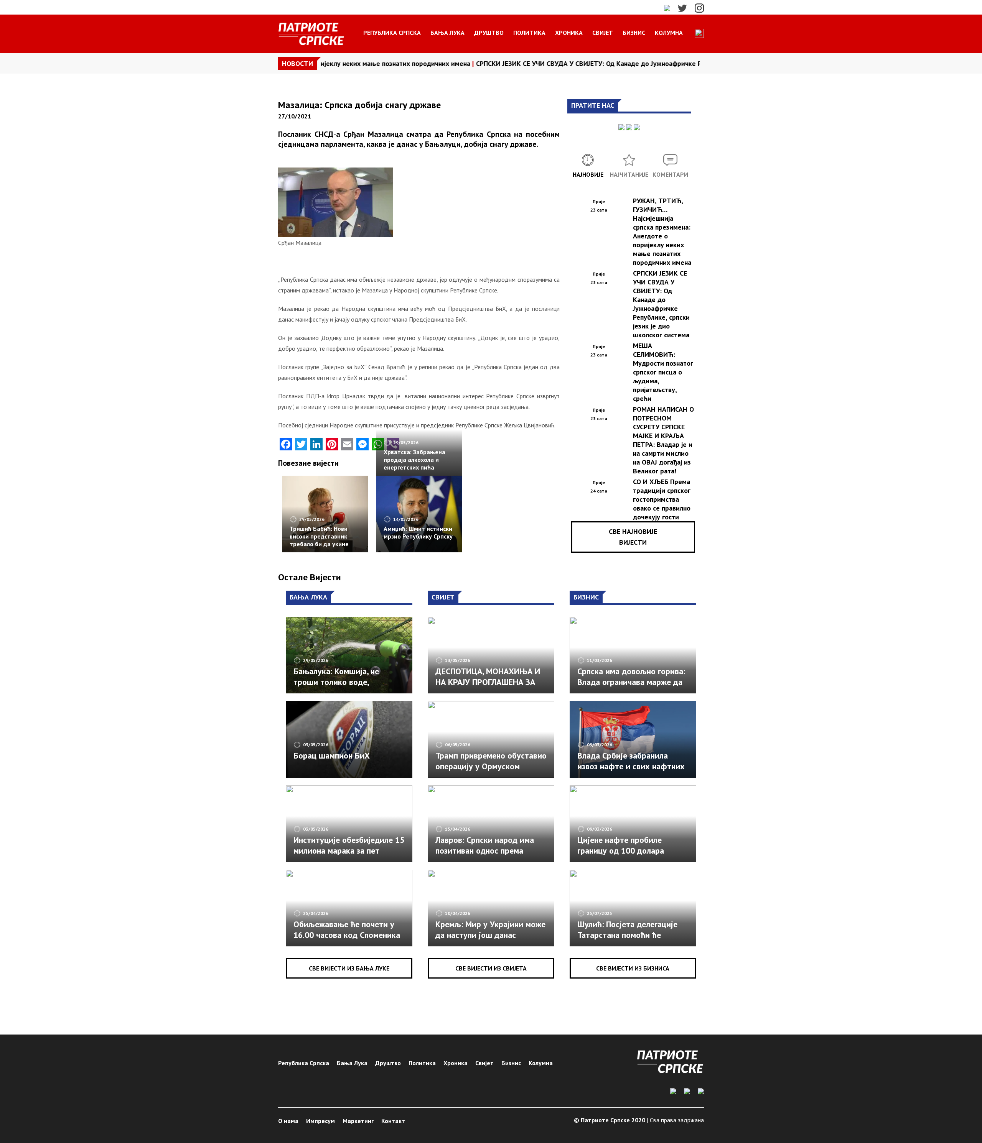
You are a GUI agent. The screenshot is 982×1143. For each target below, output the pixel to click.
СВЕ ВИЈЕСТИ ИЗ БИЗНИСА (632, 968)
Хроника (569, 32)
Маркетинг (358, 1121)
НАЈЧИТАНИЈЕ (629, 174)
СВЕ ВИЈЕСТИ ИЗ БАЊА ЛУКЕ (349, 968)
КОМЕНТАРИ (670, 174)
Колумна (669, 32)
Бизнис (634, 32)
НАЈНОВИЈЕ (588, 174)
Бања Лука (447, 32)
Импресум (320, 1121)
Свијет (602, 32)
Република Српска (392, 32)
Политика (529, 32)
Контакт (393, 1121)
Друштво (489, 32)
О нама (288, 1121)
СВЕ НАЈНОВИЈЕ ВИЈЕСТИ (633, 537)
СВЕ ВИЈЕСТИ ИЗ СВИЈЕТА (491, 968)
